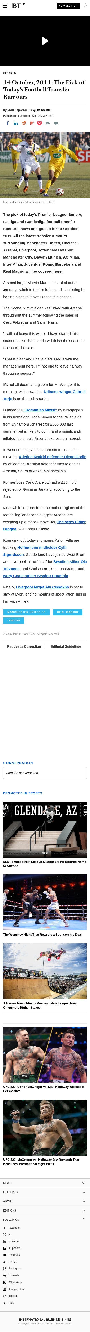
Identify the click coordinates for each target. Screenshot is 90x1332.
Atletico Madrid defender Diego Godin (52, 457)
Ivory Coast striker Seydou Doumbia (35, 576)
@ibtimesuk (42, 110)
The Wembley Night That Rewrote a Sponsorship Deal (42, 934)
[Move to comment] (56, 123)
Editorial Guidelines (66, 646)
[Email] (47, 123)
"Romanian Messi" (40, 410)
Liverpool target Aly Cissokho (42, 587)
